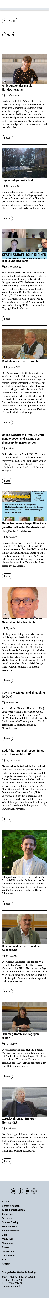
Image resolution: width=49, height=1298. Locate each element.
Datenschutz (8, 1255)
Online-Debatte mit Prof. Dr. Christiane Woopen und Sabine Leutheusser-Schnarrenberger (24, 438)
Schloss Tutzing (10, 1222)
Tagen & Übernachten (13, 1210)
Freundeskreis (9, 1226)
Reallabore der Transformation (21, 361)
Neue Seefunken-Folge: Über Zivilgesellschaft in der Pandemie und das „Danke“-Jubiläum (24, 527)
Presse (5, 1247)
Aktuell (6, 1201)
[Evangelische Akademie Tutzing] (17, 8)
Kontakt (6, 1263)
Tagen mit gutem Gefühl (17, 180)
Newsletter (8, 1243)
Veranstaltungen (11, 1205)
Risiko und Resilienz (15, 260)
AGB (4, 1259)
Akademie (7, 1214)
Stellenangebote (10, 1230)
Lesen (7, 137)
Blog (4, 1234)
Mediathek (7, 1238)
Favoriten (7, 1218)
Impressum (8, 1251)
